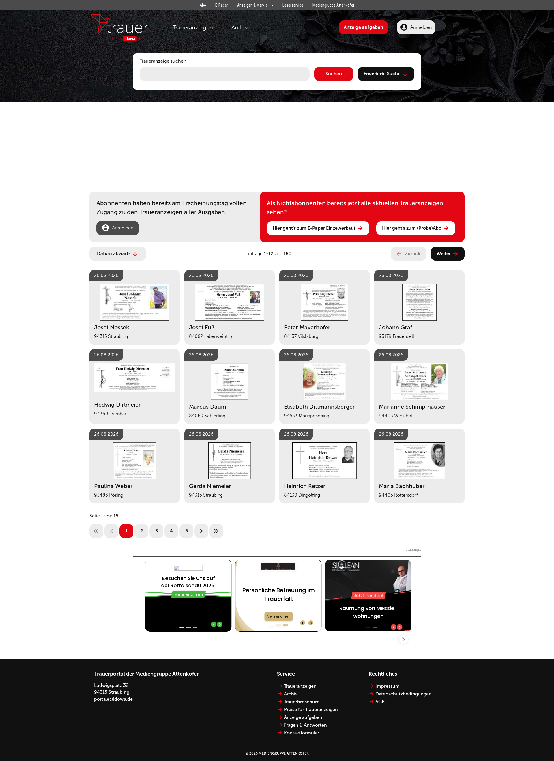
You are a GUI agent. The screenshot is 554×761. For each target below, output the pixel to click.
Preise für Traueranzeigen (311, 709)
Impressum (387, 686)
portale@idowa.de (113, 699)
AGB (380, 701)
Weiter (444, 253)
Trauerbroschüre (301, 701)
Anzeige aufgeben (363, 27)
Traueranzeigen (193, 27)
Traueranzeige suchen (163, 61)
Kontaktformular (301, 732)
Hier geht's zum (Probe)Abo (411, 228)
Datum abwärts (113, 253)
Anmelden (421, 27)
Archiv (239, 27)
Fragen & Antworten (305, 725)
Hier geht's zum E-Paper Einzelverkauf (314, 228)
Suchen (333, 73)
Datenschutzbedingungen (403, 693)
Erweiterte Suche (382, 73)
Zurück (412, 253)
